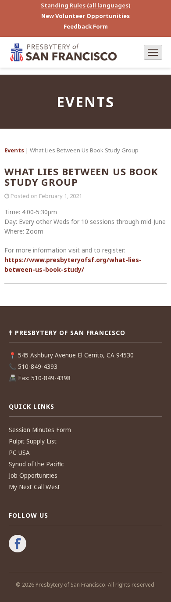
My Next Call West (34, 487)
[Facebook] (17, 544)
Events (14, 150)
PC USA (19, 453)
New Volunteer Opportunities (85, 16)
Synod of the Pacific (36, 464)
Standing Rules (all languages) (86, 5)
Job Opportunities (33, 475)
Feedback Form (86, 26)
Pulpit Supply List (33, 441)
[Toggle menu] (153, 52)
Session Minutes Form (40, 430)
